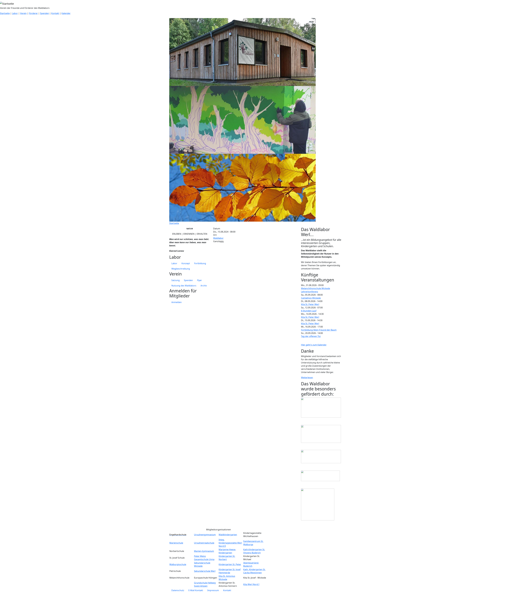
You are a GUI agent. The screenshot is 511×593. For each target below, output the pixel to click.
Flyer (199, 280)
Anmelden (176, 302)
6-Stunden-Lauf (308, 310)
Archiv (204, 285)
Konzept (186, 263)
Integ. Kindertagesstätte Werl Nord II (230, 543)
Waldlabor (218, 238)
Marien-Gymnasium (204, 551)
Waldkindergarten (228, 534)
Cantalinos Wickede (311, 297)
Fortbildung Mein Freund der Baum (319, 329)
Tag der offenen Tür (311, 336)
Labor (15, 13)
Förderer (33, 13)
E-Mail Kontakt (195, 590)
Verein (23, 13)
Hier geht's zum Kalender (314, 344)
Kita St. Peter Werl (310, 304)
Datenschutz (177, 590)
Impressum (213, 590)
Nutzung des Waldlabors (183, 285)
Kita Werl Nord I (251, 584)
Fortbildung (200, 263)
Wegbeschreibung (180, 268)
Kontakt (55, 13)
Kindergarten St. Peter (230, 564)
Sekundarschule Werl (204, 571)
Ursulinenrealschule (204, 542)
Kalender (66, 13)
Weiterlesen (307, 377)
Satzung (175, 280)
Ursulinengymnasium (205, 534)
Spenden (44, 13)
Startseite (5, 13)
